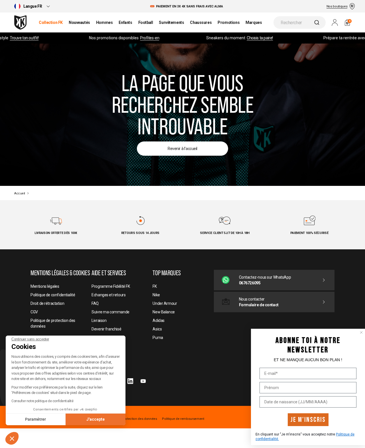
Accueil (19, 193)
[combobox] (299, 22)
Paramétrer (35, 419)
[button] (12, 438)
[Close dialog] (355, 332)
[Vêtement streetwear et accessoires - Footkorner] (20, 22)
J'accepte (95, 419)
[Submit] (317, 22)
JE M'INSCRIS (302, 420)
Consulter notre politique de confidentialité (42, 401)
